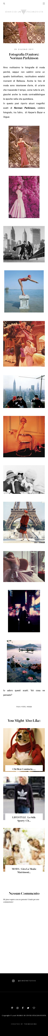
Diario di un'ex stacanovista (31, 1016)
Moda (29, 707)
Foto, (23, 707)
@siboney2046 (26, 981)
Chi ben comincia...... (24, 769)
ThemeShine (30, 1024)
